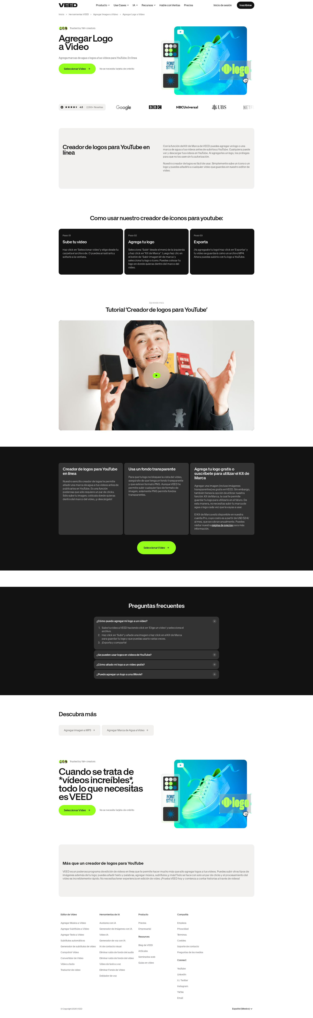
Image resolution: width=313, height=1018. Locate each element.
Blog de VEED (145, 945)
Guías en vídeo (146, 962)
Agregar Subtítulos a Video (75, 928)
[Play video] (156, 375)
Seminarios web (146, 956)
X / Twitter (182, 980)
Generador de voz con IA (112, 940)
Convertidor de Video (72, 958)
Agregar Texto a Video (72, 934)
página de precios (222, 525)
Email (180, 997)
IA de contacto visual (110, 946)
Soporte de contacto (188, 946)
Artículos (143, 951)
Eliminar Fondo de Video (112, 969)
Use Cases (120, 5)
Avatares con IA (107, 923)
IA (134, 5)
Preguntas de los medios (190, 952)
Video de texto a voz (110, 964)
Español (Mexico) (241, 1009)
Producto (101, 5)
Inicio (61, 14)
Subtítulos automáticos (73, 940)
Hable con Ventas (169, 5)
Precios (188, 5)
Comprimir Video (70, 952)
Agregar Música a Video (73, 923)
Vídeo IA (103, 934)
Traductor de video (70, 969)
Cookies (181, 940)
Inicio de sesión (223, 5)
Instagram (182, 986)
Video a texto (68, 964)
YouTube (181, 968)
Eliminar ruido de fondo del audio (116, 952)
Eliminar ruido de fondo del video (116, 958)
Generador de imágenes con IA (115, 928)
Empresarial (144, 928)
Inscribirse (245, 5)
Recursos (147, 5)
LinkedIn (181, 974)
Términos (182, 934)
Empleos (181, 923)
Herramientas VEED (79, 14)
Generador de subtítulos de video (78, 946)
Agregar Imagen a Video (105, 14)
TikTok (180, 992)
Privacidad (183, 928)
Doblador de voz (108, 975)
